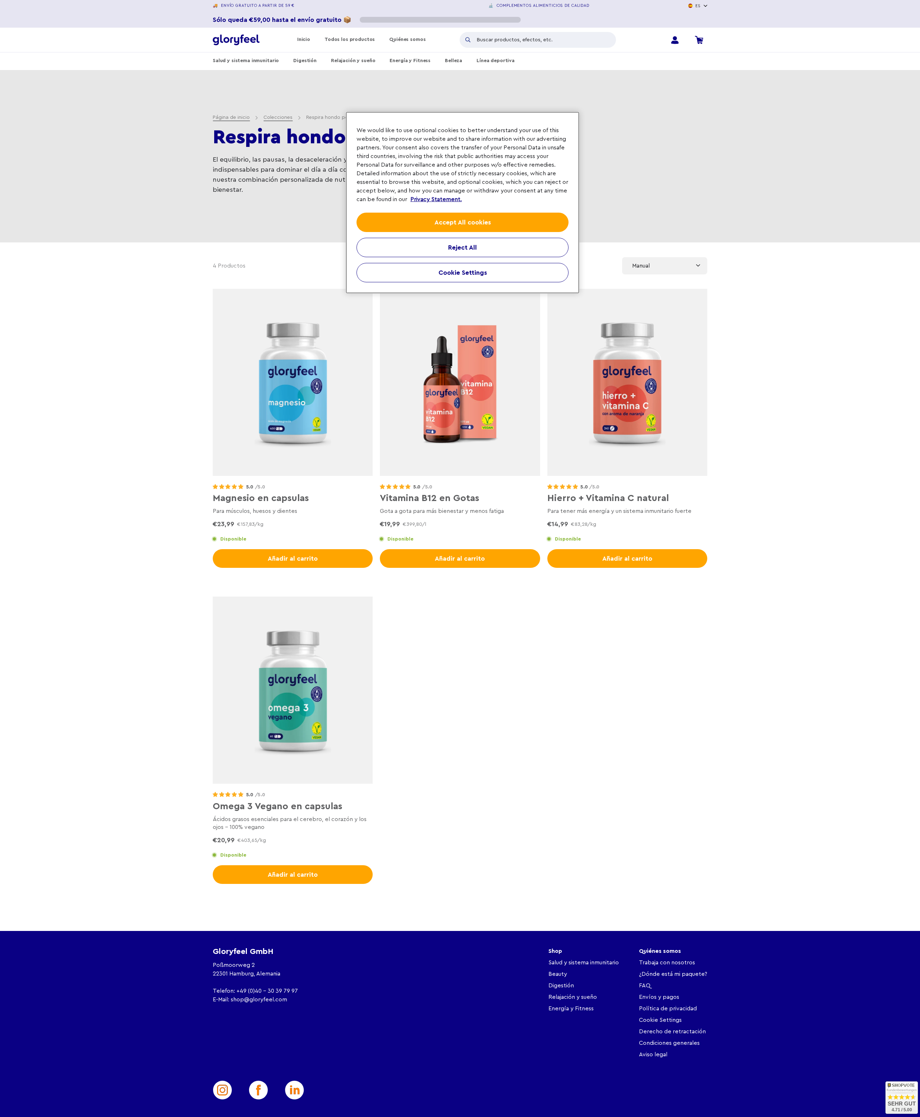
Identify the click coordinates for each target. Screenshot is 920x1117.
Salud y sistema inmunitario (246, 60)
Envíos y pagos (659, 997)
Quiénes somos (407, 39)
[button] (228, 487)
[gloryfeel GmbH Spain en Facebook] (258, 1090)
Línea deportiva (496, 60)
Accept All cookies (462, 222)
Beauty (557, 974)
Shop (555, 951)
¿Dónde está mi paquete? (673, 974)
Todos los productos (350, 39)
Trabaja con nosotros (667, 962)
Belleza (453, 60)
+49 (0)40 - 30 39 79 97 (267, 991)
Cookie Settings (660, 1020)
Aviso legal (653, 1054)
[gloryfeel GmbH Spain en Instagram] (222, 1090)
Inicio (303, 39)
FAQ (644, 985)
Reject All (462, 247)
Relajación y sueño (353, 60)
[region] (462, 202)
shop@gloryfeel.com (259, 999)
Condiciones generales (669, 1043)
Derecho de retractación (672, 1031)
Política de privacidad (668, 1008)
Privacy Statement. (436, 199)
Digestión (305, 60)
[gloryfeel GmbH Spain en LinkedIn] (294, 1090)
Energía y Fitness (410, 60)
